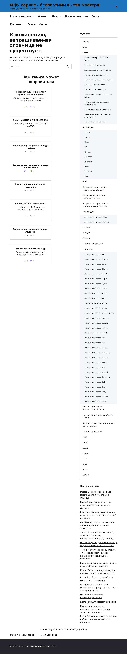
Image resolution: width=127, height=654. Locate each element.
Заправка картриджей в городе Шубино (30, 146)
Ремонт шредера (47, 635)
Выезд (86, 52)
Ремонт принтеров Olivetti (96, 347)
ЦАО (85, 459)
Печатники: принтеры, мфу (30, 248)
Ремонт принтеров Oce (94, 338)
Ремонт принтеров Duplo (95, 279)
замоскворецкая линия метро (97, 70)
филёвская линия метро (95, 122)
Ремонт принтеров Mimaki (96, 328)
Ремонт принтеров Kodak (95, 308)
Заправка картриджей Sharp (96, 222)
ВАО (85, 47)
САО (85, 437)
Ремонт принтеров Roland (96, 372)
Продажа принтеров (76, 16)
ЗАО (85, 181)
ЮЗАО (86, 475)
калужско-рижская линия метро (98, 80)
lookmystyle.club (78, 629)
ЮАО (85, 464)
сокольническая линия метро (97, 110)
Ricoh (86, 167)
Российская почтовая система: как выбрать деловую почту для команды (98, 619)
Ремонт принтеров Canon (95, 264)
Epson (87, 142)
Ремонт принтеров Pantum (96, 357)
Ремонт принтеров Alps (94, 254)
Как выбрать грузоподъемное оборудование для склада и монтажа (95, 505)
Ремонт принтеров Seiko (95, 382)
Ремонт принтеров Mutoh (95, 333)
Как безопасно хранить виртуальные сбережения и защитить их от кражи (95, 609)
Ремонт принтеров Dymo (95, 284)
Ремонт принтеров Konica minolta (99, 313)
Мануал (86, 232)
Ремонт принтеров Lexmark (96, 323)
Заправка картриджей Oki (95, 217)
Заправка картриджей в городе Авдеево (30, 230)
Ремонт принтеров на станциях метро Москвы (98, 424)
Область (87, 238)
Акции (86, 41)
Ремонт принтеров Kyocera (96, 318)
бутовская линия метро (94, 65)
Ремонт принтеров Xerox (95, 402)
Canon (87, 137)
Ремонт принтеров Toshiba (96, 397)
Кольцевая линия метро (95, 90)
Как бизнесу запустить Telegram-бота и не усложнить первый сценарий (97, 525)
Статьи (43, 24)
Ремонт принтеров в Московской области (93, 408)
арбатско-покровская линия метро (96, 59)
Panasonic (88, 162)
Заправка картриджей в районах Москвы (95, 196)
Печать (32, 24)
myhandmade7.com (59, 629)
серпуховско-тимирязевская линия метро (97, 103)
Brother (87, 132)
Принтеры (88, 249)
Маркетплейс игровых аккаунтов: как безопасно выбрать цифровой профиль (98, 515)
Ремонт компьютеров (22, 635)
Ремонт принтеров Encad (95, 289)
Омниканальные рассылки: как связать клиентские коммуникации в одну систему (96, 535)
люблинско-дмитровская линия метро (98, 96)
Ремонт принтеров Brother (96, 259)
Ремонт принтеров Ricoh (95, 362)
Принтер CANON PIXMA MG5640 (30, 120)
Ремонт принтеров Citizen (96, 269)
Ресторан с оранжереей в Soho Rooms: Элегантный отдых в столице (96, 495)
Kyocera (87, 152)
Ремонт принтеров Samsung (97, 377)
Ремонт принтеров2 (93, 431)
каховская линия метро (94, 85)
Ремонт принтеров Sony (95, 392)
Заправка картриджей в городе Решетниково (30, 166)
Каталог (87, 227)
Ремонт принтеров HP (94, 298)
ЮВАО (86, 470)
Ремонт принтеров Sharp (95, 387)
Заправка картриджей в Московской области (95, 188)
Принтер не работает (93, 243)
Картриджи (89, 212)
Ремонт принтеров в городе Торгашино (30, 185)
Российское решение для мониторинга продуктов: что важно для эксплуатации (98, 587)
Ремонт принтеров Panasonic (97, 352)
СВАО (86, 442)
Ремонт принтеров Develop (96, 274)
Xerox (86, 176)
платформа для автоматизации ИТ (98, 602)
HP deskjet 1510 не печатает (30, 203)
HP (85, 147)
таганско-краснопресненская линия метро (97, 115)
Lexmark (88, 157)
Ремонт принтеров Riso (94, 367)
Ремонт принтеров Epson (95, 293)
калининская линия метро (96, 75)
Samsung (88, 171)
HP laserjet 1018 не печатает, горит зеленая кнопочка (30, 93)
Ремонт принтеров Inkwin (95, 303)
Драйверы (88, 127)
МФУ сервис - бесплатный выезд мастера (54, 5)
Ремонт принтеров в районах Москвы (98, 416)
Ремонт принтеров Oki (94, 343)
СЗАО (85, 448)
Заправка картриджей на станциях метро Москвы (95, 205)
